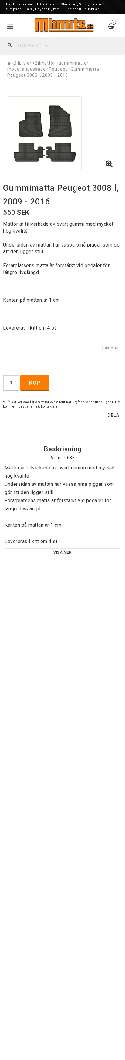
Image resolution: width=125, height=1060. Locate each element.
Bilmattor (45, 63)
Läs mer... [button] (112, 348)
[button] (109, 164)
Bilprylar (23, 63)
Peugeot (58, 69)
